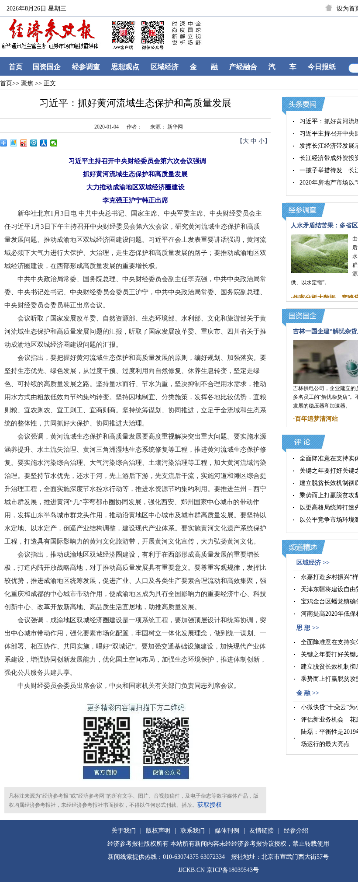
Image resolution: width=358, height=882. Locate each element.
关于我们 (123, 830)
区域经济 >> (313, 562)
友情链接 (261, 830)
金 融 (204, 66)
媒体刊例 (227, 830)
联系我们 (192, 830)
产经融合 (243, 66)
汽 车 (282, 66)
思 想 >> (307, 627)
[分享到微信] (54, 142)
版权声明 (158, 830)
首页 (16, 66)
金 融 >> (307, 693)
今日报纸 (322, 66)
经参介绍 (296, 830)
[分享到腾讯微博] (34, 142)
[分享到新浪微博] (24, 142)
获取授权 (209, 805)
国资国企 (47, 66)
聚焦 (26, 83)
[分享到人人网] (44, 142)
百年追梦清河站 (316, 418)
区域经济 (165, 66)
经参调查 (86, 66)
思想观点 (125, 66)
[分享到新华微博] (13, 142)
